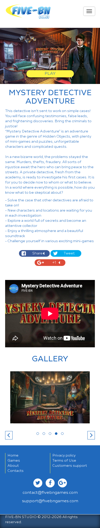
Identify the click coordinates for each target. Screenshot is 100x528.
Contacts (15, 471)
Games (13, 460)
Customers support (69, 466)
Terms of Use (64, 460)
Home (12, 455)
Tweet (69, 253)
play (50, 74)
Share (37, 253)
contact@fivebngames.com (50, 493)
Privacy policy (64, 455)
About (13, 466)
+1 (54, 262)
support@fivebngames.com (50, 501)
